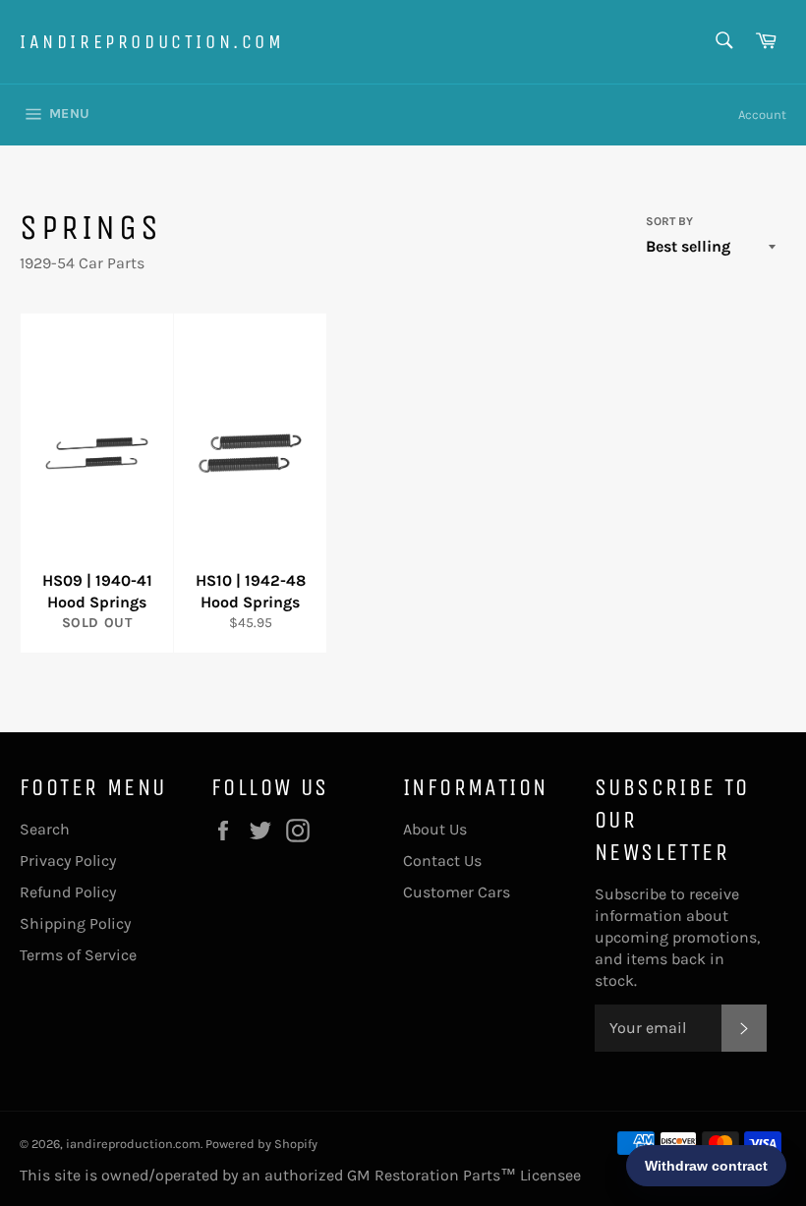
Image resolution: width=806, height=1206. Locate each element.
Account (762, 114)
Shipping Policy (75, 923)
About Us (435, 829)
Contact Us (442, 860)
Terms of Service (78, 955)
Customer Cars (456, 892)
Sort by (669, 221)
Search (45, 829)
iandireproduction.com (152, 41)
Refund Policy (68, 892)
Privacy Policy (68, 860)
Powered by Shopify (261, 1143)
